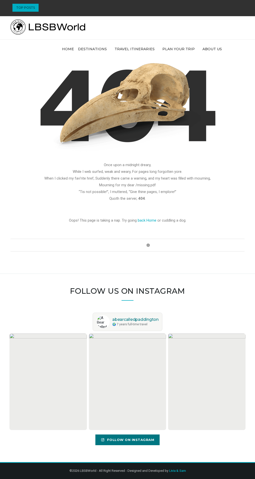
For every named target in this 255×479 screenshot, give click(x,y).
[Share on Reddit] (124, 245)
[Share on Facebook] (105, 245)
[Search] (242, 49)
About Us (212, 49)
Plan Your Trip (178, 49)
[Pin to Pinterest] (114, 245)
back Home (147, 220)
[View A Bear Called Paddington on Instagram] (48, 382)
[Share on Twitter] (110, 245)
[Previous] (44, 8)
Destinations (92, 49)
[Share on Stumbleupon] (129, 245)
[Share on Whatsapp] (133, 245)
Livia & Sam (177, 471)
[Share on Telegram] (138, 245)
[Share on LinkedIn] (119, 245)
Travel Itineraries (135, 49)
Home (68, 49)
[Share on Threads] (143, 245)
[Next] (51, 8)
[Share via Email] (153, 245)
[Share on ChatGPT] (148, 245)
